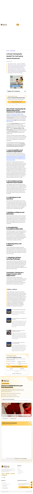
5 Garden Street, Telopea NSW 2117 (4, 486)
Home (7, 50)
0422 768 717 (4, 482)
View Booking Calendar (24, 487)
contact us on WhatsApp (23, 458)
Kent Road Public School (21, 156)
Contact (31, 491)
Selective (8, 120)
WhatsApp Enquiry (13, 418)
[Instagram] (2, 477)
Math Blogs (12, 50)
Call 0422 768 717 (5, 418)
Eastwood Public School (10, 157)
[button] (25, 91)
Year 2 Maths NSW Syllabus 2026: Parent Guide (19, 309)
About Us (19, 469)
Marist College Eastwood (19, 157)
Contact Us (19, 473)
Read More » (14, 340)
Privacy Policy (27, 491)
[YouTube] (4, 477)
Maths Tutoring (20, 470)
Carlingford (14, 115)
